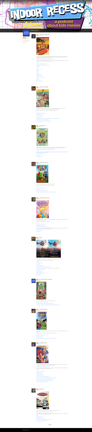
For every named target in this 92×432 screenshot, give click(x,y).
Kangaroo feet (38, 155)
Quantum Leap (38, 66)
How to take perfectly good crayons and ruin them (42, 190)
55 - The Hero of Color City (43, 162)
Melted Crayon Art (38, 189)
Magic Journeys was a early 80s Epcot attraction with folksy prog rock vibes (44, 380)
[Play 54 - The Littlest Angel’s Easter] (37, 198)
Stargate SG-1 (38, 79)
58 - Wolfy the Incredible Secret (44, 34)
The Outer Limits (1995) (39, 74)
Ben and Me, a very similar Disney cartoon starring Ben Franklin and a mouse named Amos (46, 377)
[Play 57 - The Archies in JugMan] (37, 87)
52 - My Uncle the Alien (43, 309)
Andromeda (37, 70)
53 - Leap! (40, 237)
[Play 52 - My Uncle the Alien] (37, 310)
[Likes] (36, 83)
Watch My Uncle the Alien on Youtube (40, 335)
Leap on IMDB (38, 264)
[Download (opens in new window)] (39, 83)
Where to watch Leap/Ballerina (39, 265)
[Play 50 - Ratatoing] (37, 389)
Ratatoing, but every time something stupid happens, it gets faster (43, 419)
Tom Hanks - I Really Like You (39, 273)
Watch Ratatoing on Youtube (39, 416)
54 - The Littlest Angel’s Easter (44, 197)
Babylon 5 (37, 71)
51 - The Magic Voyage (43, 342)
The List (37, 62)
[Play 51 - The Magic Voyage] (37, 343)
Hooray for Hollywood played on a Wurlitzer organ (41, 381)
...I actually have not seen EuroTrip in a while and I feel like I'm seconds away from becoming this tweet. (47, 118)
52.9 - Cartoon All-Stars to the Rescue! (45, 279)
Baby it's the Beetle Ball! (39, 156)
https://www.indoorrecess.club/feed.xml (35, 31)
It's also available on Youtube (39, 114)
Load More (49, 424)
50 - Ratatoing (41, 388)
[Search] (68, 1)
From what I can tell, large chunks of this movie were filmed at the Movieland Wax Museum (46, 338)
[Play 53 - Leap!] (37, 238)
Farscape (37, 78)
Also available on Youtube (39, 372)
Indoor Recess (35, 30)
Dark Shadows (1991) (38, 75)
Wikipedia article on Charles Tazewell (40, 225)
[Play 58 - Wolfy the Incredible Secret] (37, 35)
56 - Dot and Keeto (42, 125)
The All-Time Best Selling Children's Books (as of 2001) (42, 226)
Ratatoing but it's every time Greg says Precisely (41, 420)
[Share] (41, 83)
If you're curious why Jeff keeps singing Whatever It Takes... (43, 376)
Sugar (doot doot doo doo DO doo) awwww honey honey (42, 119)
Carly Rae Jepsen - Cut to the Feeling (40, 269)
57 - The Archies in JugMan (43, 86)
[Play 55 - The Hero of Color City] (37, 163)
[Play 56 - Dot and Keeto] (37, 126)
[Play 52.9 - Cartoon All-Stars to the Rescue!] (37, 280)
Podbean (27, 430)
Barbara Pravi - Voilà (38, 274)
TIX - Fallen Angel (38, 231)
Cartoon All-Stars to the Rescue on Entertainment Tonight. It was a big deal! (45, 303)
